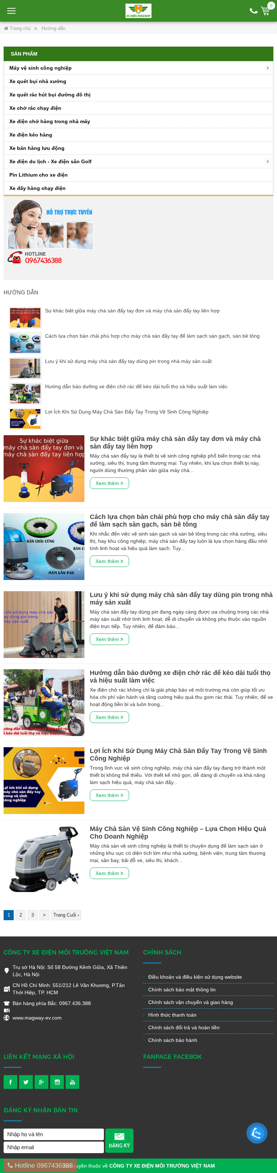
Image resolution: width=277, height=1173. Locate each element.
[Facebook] (10, 1082)
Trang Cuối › (66, 915)
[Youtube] (72, 1082)
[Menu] (11, 10)
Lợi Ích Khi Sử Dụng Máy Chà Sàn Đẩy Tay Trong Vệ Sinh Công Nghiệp (126, 412)
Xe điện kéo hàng (30, 135)
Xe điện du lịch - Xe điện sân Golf (50, 161)
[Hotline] (253, 11)
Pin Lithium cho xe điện (38, 175)
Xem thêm (108, 483)
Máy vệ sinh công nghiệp (40, 68)
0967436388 (43, 260)
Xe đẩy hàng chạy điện (37, 188)
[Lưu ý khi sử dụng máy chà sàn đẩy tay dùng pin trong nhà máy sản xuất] (44, 624)
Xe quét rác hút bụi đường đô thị (50, 95)
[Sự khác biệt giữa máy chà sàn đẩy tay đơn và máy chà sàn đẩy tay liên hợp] (44, 468)
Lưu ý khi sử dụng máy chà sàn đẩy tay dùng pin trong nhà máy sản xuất (128, 361)
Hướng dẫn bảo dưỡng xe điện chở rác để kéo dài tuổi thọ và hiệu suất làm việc (136, 386)
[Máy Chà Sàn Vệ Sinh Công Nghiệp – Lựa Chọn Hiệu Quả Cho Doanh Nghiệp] (44, 858)
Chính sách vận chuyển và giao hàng (190, 1002)
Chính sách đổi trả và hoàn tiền (183, 1027)
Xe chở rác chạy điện (35, 108)
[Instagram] (57, 1082)
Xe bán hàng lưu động (37, 148)
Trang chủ (19, 28)
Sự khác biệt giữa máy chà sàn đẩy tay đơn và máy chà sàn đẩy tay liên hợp (132, 310)
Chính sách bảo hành (172, 1040)
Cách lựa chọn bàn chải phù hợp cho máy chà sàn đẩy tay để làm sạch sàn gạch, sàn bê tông (152, 336)
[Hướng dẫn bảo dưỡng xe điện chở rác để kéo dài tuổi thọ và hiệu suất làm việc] (44, 702)
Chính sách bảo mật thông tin (181, 989)
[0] (265, 11)
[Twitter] (26, 1082)
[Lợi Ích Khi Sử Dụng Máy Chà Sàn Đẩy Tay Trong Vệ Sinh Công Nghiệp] (44, 780)
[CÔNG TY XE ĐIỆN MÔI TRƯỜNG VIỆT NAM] (138, 11)
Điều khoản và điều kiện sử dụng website (194, 977)
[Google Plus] (41, 1082)
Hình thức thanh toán (172, 1015)
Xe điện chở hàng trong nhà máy (49, 121)
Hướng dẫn (53, 28)
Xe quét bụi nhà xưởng (37, 81)
